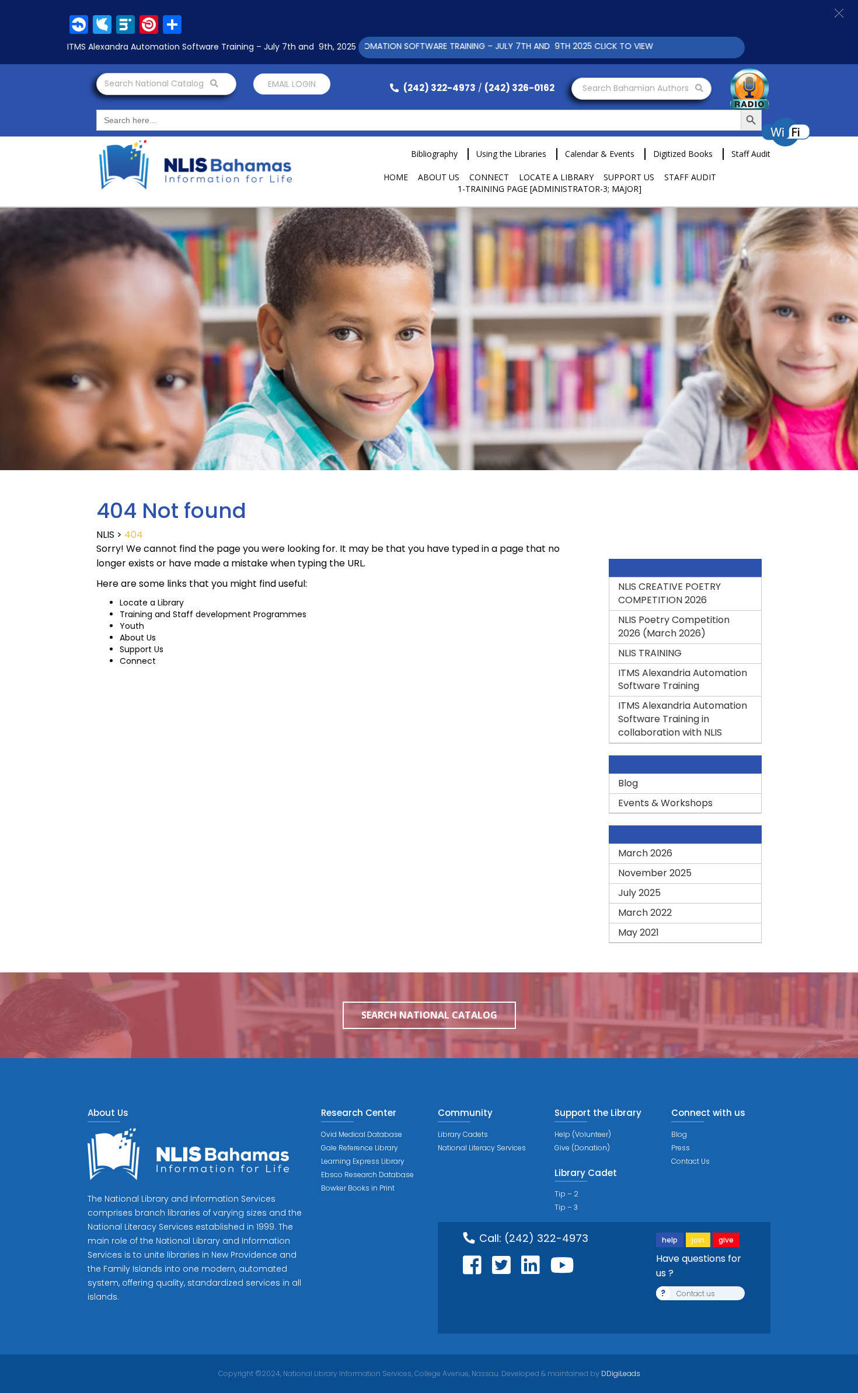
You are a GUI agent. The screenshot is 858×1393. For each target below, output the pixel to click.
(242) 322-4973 (439, 88)
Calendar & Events (599, 153)
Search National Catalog (155, 83)
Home (395, 177)
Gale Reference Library (359, 1148)
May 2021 (638, 932)
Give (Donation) (582, 1148)
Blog (628, 783)
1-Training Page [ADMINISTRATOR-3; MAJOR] (549, 188)
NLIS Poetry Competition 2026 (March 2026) (674, 626)
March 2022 (645, 912)
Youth (132, 626)
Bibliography (434, 153)
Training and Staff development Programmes (213, 614)
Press (680, 1148)
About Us (438, 177)
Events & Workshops (665, 803)
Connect (489, 177)
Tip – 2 (566, 1194)
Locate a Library (556, 177)
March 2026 (645, 853)
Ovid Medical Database (361, 1134)
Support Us (629, 177)
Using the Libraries (511, 153)
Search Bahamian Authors (637, 88)
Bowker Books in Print (358, 1188)
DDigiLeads (619, 1373)
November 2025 (655, 873)
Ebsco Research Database (367, 1175)
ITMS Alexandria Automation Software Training (682, 679)
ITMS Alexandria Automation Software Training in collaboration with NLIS (682, 719)
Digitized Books (683, 153)
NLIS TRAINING (650, 653)
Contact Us (690, 1161)
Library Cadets (463, 1134)
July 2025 (639, 893)
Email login (292, 84)
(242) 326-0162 (519, 88)
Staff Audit (750, 153)
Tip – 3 (566, 1207)
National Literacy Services (482, 1148)
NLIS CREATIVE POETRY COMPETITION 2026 (669, 593)
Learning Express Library (362, 1161)
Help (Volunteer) (582, 1134)
